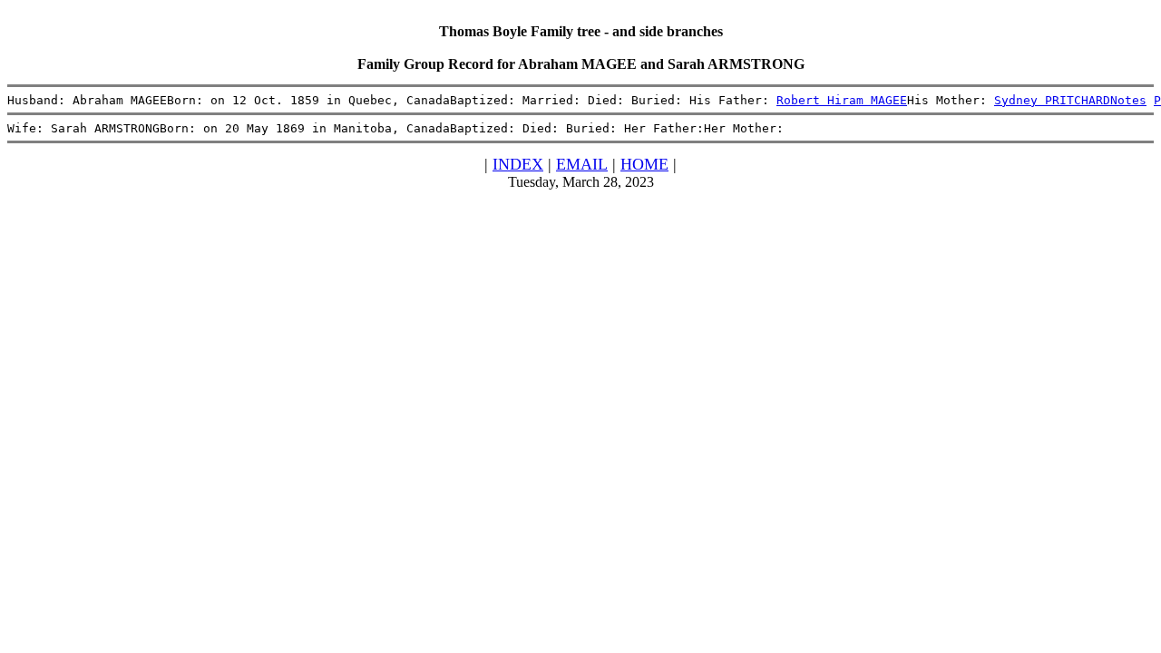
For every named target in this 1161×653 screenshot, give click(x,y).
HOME (644, 164)
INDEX (518, 164)
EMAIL (582, 164)
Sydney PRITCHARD (1052, 100)
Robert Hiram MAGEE (841, 100)
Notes (1128, 100)
